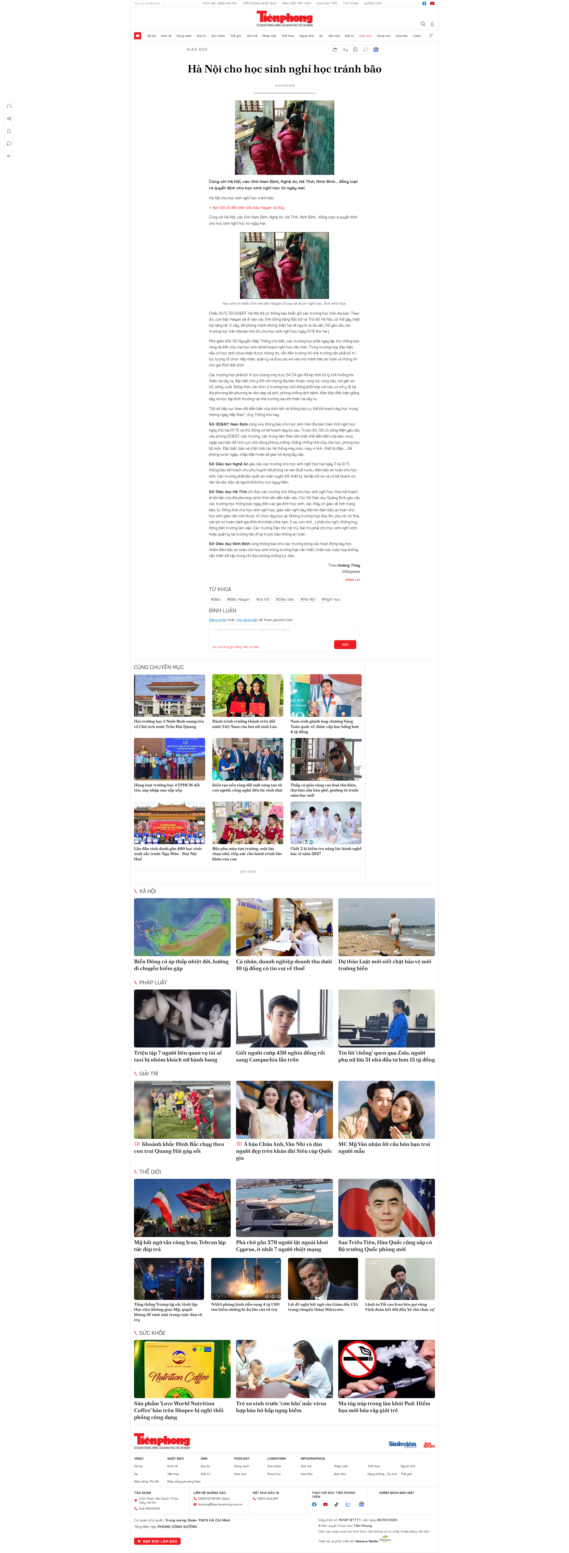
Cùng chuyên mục (159, 667)
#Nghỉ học (331, 599)
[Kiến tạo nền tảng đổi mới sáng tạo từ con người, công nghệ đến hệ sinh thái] (247, 759)
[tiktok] (339, 1504)
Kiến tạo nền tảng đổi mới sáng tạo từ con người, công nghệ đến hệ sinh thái (247, 787)
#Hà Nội (308, 599)
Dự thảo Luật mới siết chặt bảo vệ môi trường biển (384, 965)
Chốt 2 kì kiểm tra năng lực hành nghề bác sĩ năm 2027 (326, 851)
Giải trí (349, 36)
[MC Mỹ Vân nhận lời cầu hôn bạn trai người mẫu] (386, 1110)
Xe (321, 36)
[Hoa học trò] (429, 1445)
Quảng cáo (373, 3)
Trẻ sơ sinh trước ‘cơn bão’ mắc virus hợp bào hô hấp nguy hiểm (281, 1407)
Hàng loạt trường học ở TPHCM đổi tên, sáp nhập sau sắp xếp (167, 787)
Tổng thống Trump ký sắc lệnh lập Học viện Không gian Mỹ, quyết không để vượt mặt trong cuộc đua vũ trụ (168, 1312)
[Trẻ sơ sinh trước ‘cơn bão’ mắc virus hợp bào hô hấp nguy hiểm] (284, 1369)
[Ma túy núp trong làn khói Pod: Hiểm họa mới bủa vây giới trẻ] (386, 1369)
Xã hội (151, 36)
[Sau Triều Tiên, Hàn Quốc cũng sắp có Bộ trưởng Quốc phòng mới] (386, 1208)
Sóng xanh (184, 36)
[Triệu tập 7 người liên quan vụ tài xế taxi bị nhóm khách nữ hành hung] (182, 1018)
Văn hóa (334, 36)
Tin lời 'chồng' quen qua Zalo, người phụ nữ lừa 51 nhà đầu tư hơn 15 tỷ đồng (386, 1056)
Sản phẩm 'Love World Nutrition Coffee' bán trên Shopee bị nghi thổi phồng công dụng (179, 1410)
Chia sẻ (9, 118)
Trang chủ (137, 35)
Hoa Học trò (327, 3)
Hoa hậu (402, 36)
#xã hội (262, 599)
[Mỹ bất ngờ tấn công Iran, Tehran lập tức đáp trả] (182, 1208)
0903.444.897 (267, 1499)
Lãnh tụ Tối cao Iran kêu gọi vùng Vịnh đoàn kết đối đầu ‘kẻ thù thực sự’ (400, 1307)
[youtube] (432, 3)
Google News (375, 49)
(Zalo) (226, 1499)
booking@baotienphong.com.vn (220, 1504)
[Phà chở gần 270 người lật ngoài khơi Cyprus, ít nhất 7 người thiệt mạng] (284, 1208)
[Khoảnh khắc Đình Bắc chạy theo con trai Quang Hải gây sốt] (182, 1110)
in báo (355, 49)
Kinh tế (166, 36)
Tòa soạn (351, 3)
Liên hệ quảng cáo (209, 1493)
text (345, 49)
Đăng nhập (217, 620)
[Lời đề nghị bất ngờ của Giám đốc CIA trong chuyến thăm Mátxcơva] (323, 1279)
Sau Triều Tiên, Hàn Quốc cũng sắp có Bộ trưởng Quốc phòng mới (385, 1246)
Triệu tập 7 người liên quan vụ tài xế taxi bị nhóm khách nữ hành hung (178, 1056)
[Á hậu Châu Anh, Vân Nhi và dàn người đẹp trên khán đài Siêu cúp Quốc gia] (284, 1110)
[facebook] (424, 3)
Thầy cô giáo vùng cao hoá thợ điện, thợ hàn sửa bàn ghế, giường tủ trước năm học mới (325, 790)
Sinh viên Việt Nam (296, 3)
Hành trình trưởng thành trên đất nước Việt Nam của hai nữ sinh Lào (244, 724)
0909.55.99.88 (209, 1499)
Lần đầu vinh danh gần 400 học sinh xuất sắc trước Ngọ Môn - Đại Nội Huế (168, 853)
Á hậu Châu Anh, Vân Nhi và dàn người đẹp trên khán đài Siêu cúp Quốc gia (284, 1151)
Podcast (242, 1459)
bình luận (365, 49)
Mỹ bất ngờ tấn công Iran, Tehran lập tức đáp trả (180, 1246)
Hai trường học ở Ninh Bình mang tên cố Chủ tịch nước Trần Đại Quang (169, 724)
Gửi (345, 645)
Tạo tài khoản (247, 620)
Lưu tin (9, 131)
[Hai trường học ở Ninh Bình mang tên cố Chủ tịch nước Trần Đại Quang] (169, 695)
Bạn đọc (340, 1474)
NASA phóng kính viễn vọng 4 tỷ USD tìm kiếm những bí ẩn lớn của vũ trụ (245, 1307)
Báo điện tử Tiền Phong (285, 19)
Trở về (9, 156)
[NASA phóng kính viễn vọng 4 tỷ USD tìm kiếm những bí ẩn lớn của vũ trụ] (246, 1279)
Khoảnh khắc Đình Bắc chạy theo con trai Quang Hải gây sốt (179, 1147)
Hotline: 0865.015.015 (220, 3)
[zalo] (351, 1505)
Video (417, 36)
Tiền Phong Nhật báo (259, 3)
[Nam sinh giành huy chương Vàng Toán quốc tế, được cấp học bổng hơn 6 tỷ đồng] (326, 695)
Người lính (307, 36)
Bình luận (9, 143)
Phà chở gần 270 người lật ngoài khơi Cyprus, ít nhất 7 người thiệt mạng (282, 1246)
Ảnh (204, 1459)
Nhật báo (175, 1459)
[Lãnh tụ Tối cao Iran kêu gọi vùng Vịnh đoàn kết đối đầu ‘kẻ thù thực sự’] (400, 1279)
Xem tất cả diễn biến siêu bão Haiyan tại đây (248, 207)
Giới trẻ (252, 36)
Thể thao (288, 36)
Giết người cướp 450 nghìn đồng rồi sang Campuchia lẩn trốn (280, 1056)
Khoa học (384, 36)
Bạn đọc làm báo (160, 1541)
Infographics (313, 1459)
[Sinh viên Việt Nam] (403, 1445)
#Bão (215, 599)
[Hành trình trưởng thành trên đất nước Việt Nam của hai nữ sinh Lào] (247, 695)
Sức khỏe (218, 36)
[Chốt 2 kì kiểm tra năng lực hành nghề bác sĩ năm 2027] (326, 822)
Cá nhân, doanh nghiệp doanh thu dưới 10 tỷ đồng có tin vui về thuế (284, 965)
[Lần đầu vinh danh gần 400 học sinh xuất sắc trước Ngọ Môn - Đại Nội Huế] (169, 822)
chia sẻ (335, 49)
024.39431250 (149, 1509)
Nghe (9, 106)
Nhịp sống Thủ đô (146, 1481)
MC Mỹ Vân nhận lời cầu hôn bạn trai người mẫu (384, 1147)
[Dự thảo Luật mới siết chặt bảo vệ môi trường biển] (386, 927)
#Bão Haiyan (238, 599)
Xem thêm (431, 35)
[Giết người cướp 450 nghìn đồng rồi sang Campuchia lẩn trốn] (284, 1018)
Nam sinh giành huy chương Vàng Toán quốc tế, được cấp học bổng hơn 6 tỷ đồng (325, 726)
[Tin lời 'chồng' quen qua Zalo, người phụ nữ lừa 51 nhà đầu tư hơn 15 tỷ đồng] (386, 1018)
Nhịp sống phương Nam (184, 1481)
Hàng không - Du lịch (382, 1474)
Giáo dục (365, 36)
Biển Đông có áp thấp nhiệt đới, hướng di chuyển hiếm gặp (181, 965)
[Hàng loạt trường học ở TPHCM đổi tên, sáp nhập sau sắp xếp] (169, 759)
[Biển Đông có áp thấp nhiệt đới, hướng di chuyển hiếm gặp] (182, 927)
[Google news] (363, 1505)
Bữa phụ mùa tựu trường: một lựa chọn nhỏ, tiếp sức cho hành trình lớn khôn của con (247, 853)
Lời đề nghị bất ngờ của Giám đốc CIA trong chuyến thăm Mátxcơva (323, 1307)
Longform (276, 1459)
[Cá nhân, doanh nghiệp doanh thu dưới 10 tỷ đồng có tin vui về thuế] (284, 927)
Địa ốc (201, 36)
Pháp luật (269, 36)
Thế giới (235, 36)
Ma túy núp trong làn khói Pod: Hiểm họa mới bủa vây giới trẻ (384, 1407)
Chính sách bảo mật (396, 1493)
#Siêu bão (285, 599)
